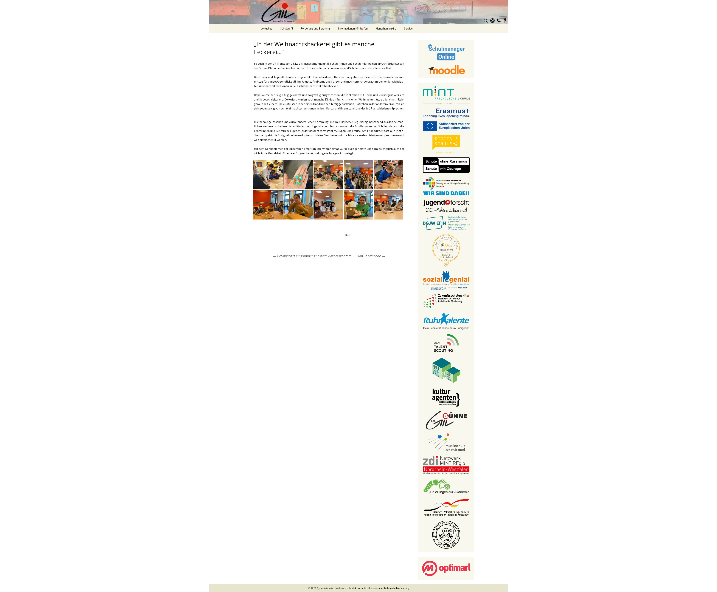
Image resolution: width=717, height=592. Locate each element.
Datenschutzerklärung (396, 588)
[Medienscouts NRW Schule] (446, 370)
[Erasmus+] (446, 112)
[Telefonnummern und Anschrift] (499, 20)
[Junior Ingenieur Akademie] (446, 486)
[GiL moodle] (446, 69)
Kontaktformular (358, 588)
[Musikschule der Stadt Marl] (446, 442)
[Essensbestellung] (505, 20)
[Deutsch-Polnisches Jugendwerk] (446, 507)
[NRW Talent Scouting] (446, 342)
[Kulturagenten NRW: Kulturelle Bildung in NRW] (446, 397)
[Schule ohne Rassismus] (446, 164)
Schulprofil (286, 28)
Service (408, 28)
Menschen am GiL (386, 28)
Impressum (375, 588)
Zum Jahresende (370, 256)
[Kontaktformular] (492, 20)
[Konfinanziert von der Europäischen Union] (446, 125)
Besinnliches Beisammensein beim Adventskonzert (312, 256)
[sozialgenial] (446, 280)
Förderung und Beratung (315, 28)
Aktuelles (266, 28)
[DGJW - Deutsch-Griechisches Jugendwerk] (446, 223)
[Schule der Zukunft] (446, 185)
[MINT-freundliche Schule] (446, 95)
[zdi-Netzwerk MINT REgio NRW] (446, 465)
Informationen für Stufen (353, 28)
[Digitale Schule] (446, 143)
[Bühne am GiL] (446, 419)
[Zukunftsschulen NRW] (446, 301)
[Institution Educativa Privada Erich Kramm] (446, 534)
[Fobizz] (446, 250)
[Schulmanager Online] (446, 52)
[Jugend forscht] (446, 205)
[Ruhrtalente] (446, 321)
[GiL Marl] (358, 12)
